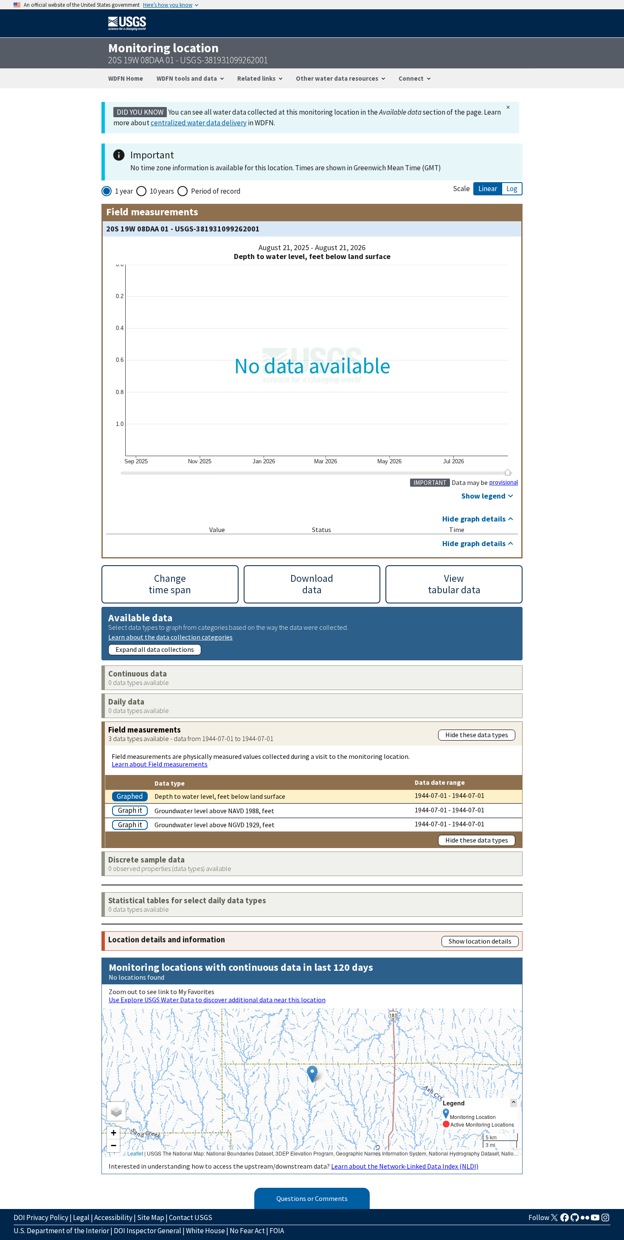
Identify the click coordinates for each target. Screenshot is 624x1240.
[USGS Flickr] (585, 1220)
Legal (81, 1217)
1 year (124, 191)
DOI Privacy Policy (41, 1217)
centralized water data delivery (199, 122)
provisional (503, 482)
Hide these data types (476, 734)
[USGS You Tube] (595, 1220)
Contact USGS (190, 1217)
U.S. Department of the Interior (61, 1230)
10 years (162, 191)
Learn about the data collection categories (170, 637)
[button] (312, 1074)
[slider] (507, 472)
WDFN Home (125, 78)
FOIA (277, 1230)
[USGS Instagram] (605, 1220)
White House (205, 1230)
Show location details (480, 941)
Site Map (150, 1217)
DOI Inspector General (147, 1230)
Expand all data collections (154, 649)
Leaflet (135, 1153)
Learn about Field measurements (160, 764)
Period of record (216, 191)
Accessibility (113, 1217)
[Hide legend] (513, 1103)
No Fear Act (247, 1230)
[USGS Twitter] (554, 1220)
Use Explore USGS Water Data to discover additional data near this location (217, 999)
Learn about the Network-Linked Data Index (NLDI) (404, 1166)
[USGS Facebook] (564, 1220)
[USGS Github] (575, 1220)
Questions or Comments (312, 1198)
